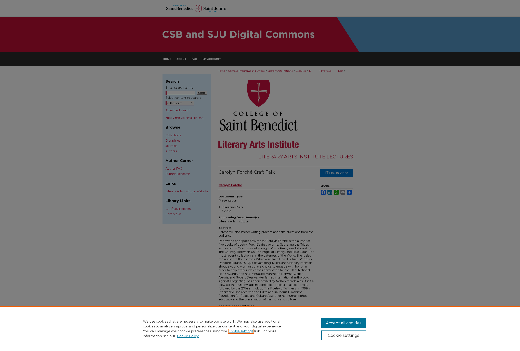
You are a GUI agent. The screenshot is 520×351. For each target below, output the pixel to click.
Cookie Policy (188, 336)
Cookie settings (241, 331)
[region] (260, 328)
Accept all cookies (344, 323)
